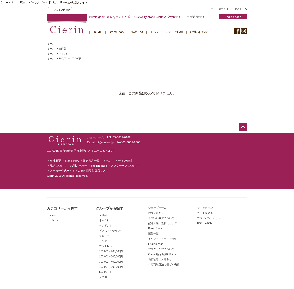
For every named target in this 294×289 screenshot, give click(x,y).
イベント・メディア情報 (166, 32)
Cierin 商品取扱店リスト (93, 170)
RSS (200, 223)
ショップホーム (157, 207)
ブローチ (104, 235)
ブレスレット (107, 246)
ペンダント (105, 225)
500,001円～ (106, 271)
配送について (58, 165)
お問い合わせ (199, 32)
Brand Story (116, 32)
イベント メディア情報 (117, 160)
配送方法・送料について (162, 223)
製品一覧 (137, 32)
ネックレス (65, 53)
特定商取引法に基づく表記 (163, 264)
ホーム (51, 43)
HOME (97, 32)
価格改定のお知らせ (160, 259)
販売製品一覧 (91, 160)
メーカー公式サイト (62, 170)
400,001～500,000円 (111, 266)
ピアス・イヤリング (111, 230)
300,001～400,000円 (111, 261)
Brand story (72, 160)
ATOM (208, 223)
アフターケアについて (125, 165)
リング (103, 240)
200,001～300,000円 (111, 256)
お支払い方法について (161, 218)
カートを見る (205, 212)
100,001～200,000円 (70, 58)
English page (233, 16)
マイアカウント (220, 8)
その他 (103, 277)
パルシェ (55, 220)
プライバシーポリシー (210, 218)
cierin (53, 215)
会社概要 (55, 160)
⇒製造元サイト (197, 17)
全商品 (62, 48)
